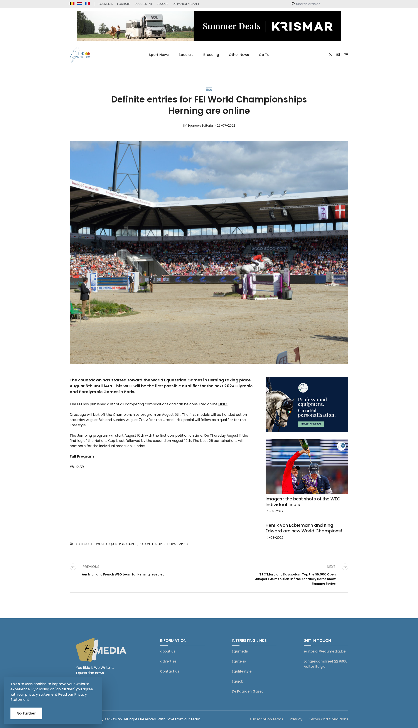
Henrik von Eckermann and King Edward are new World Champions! (304, 528)
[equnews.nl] (79, 3)
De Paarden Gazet (186, 4)
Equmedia (105, 4)
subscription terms (266, 719)
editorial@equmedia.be (325, 651)
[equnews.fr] (87, 3)
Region (144, 544)
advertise (168, 661)
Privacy (296, 719)
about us (167, 651)
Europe (157, 544)
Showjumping (177, 544)
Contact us (169, 671)
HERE (223, 404)
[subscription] (338, 54)
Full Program (82, 456)
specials (186, 54)
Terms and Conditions (328, 719)
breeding (211, 54)
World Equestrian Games (116, 544)
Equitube (123, 4)
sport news (159, 54)
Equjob (162, 4)
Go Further (26, 713)
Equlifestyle (144, 4)
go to (264, 54)
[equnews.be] (72, 3)
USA (209, 89)
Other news (239, 54)
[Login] (330, 54)
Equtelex (239, 661)
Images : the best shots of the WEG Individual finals (303, 502)
